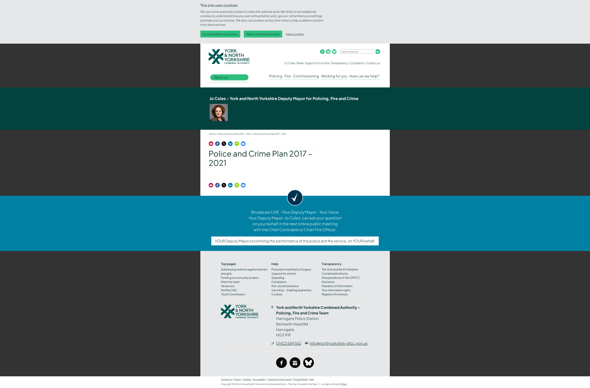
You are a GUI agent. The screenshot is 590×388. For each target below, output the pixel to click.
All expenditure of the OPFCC (341, 277)
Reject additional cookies (263, 34)
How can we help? (364, 76)
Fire (287, 76)
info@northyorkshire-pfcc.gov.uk (339, 343)
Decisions (328, 282)
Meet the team (230, 282)
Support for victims (317, 63)
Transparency (339, 63)
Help (311, 379)
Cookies (276, 294)
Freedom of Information (337, 286)
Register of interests (335, 294)
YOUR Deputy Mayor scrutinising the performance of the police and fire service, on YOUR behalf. (295, 241)
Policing (275, 76)
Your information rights (336, 290)
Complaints (356, 63)
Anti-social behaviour (285, 286)
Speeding (277, 277)
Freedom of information (279, 379)
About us (221, 77)
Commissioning (306, 76)
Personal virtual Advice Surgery (291, 269)
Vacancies (227, 286)
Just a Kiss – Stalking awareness (291, 290)
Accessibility (259, 379)
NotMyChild (228, 290)
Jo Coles (289, 63)
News (300, 63)
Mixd (344, 384)
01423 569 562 (288, 343)
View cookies (295, 34)
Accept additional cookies (220, 34)
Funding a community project (240, 277)
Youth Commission (233, 294)
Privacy (237, 379)
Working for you (334, 76)
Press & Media (300, 379)
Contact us (373, 63)
